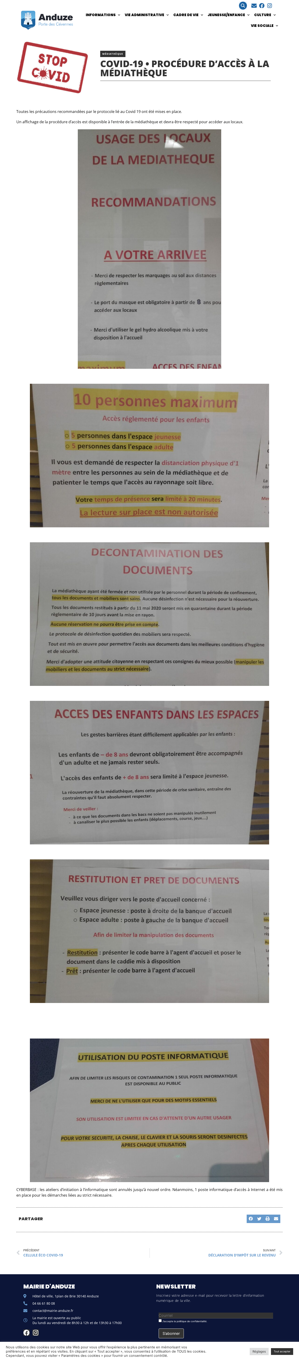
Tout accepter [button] (282, 1351)
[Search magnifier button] (243, 6)
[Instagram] (269, 5)
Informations (101, 14)
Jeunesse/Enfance (226, 14)
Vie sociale (262, 25)
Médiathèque (112, 53)
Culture (262, 14)
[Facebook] (261, 5)
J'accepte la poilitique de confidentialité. (184, 1321)
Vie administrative (144, 14)
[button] (251, 1219)
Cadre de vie (186, 14)
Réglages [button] (259, 1351)
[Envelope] (254, 5)
